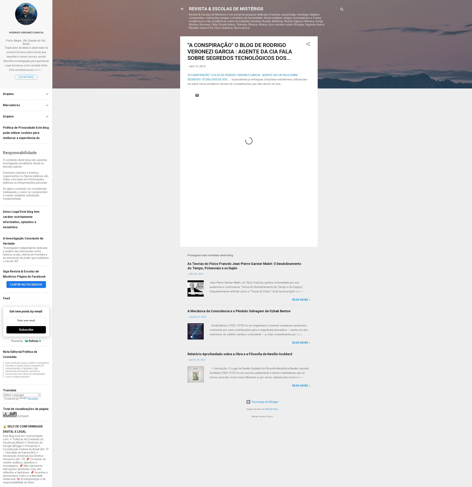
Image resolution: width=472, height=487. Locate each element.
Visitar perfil (26, 77)
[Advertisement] (332, 91)
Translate (32, 398)
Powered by (17, 341)
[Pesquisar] (342, 10)
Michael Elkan (271, 409)
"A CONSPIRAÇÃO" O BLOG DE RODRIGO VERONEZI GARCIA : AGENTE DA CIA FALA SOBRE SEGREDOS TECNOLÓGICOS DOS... (240, 51)
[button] (308, 45)
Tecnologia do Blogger (264, 401)
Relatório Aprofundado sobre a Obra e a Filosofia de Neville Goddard (240, 354)
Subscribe (26, 329)
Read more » (301, 299)
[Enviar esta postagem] (197, 96)
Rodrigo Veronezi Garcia (26, 32)
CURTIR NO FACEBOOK (26, 284)
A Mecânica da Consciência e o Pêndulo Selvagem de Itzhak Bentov (239, 311)
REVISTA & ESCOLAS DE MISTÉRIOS (226, 8)
